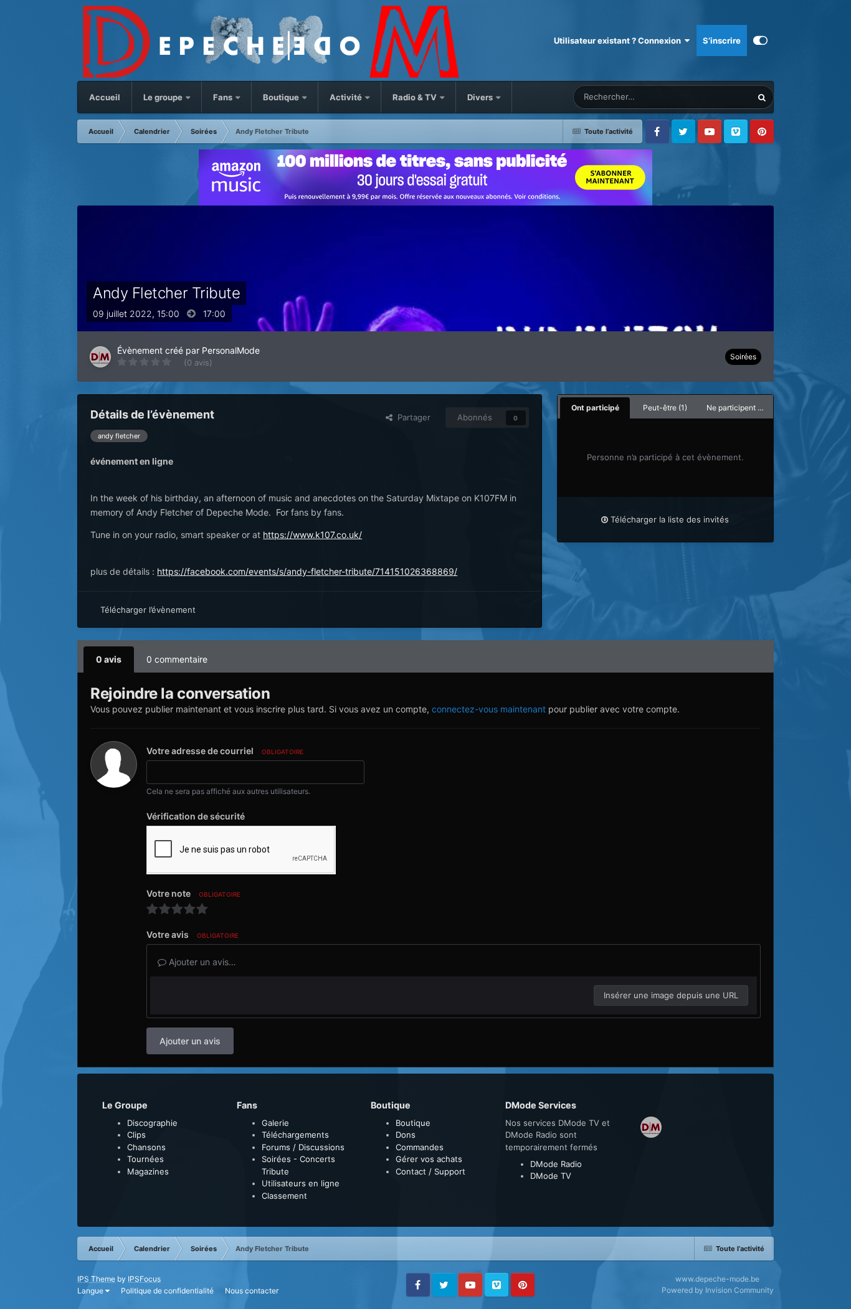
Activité (346, 97)
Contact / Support (430, 1171)
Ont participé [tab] (595, 407)
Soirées (743, 356)
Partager (411, 417)
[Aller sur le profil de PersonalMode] (100, 356)
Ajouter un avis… (201, 962)
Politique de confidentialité (167, 1290)
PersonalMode (231, 350)
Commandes (420, 1147)
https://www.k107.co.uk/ (312, 534)
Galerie (275, 1123)
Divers (481, 97)
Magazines (148, 1171)
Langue (91, 1290)
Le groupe (163, 97)
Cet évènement (707, 97)
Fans (223, 97)
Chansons (146, 1147)
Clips (136, 1135)
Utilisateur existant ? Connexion (619, 40)
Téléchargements (295, 1135)
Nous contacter (251, 1290)
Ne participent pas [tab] (738, 407)
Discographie (152, 1123)
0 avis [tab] (108, 659)
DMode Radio (556, 1164)
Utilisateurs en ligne (301, 1183)
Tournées (145, 1159)
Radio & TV (415, 97)
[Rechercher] (762, 97)
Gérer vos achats (429, 1159)
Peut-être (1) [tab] (665, 407)
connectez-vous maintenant (489, 709)
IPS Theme (96, 1278)
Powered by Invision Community (718, 1290)
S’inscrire (722, 40)
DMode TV (550, 1176)
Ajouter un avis (190, 1041)
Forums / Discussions (303, 1147)
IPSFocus (144, 1278)
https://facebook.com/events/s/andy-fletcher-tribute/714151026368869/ (307, 571)
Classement (284, 1196)
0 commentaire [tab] (176, 659)
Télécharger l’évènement (148, 610)
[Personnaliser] (760, 40)
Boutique (281, 97)
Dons (406, 1135)
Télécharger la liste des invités (668, 519)
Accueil (104, 97)
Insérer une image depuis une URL (671, 995)
